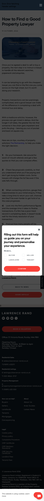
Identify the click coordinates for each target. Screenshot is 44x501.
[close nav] (39, 229)
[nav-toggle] (40, 5)
